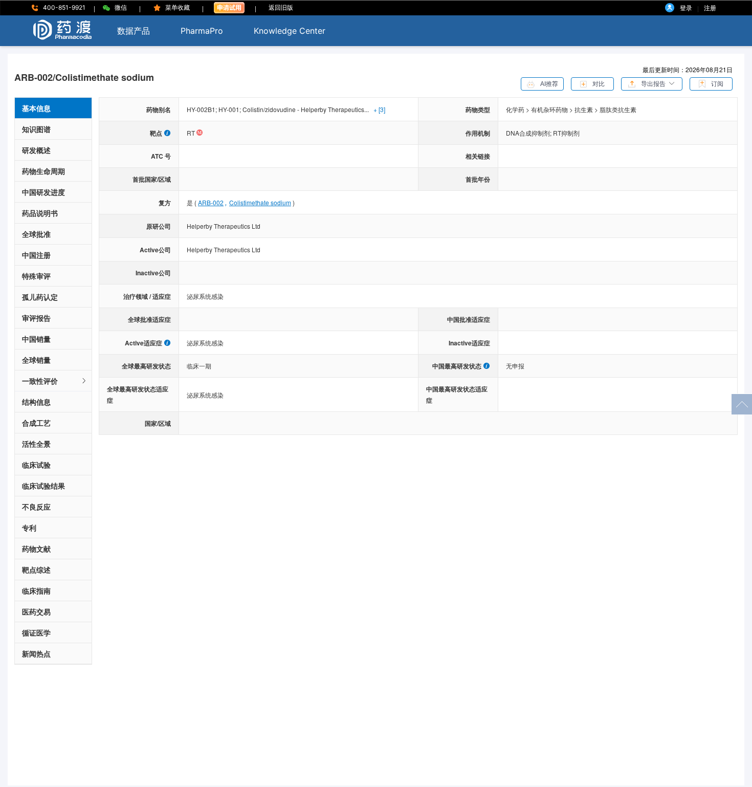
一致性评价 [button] (40, 381)
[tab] (53, 380)
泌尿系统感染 (205, 296)
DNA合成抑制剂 (529, 132)
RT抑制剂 (566, 132)
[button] (651, 83)
